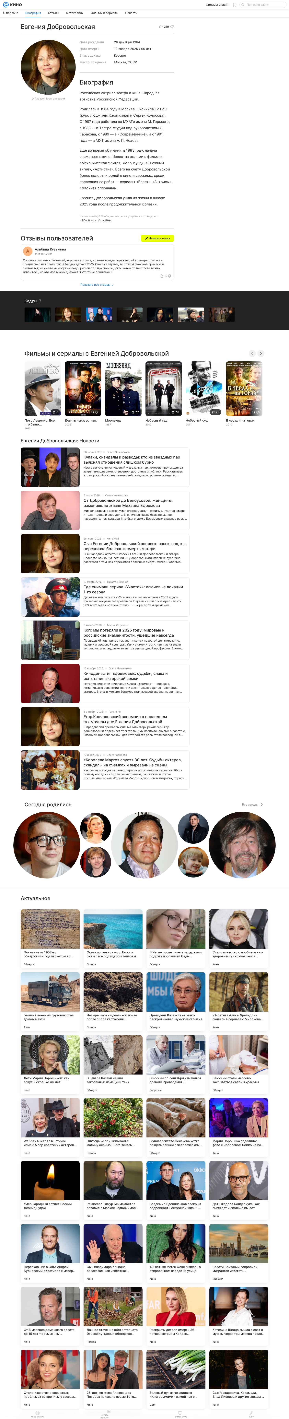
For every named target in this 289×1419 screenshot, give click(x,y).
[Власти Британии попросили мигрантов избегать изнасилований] (238, 1253)
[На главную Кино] (15, 4)
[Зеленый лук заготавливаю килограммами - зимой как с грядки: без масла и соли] (175, 1379)
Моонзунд (113, 420)
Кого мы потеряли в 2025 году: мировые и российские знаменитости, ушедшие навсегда (129, 633)
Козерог (120, 55)
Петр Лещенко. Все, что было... (40, 422)
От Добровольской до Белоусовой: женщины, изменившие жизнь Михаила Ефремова (128, 503)
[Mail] (6, 4)
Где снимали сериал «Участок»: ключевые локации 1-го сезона (133, 589)
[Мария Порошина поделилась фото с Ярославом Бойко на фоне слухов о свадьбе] (238, 1127)
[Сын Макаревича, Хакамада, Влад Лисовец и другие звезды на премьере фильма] (238, 1379)
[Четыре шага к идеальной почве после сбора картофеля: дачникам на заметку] (113, 1001)
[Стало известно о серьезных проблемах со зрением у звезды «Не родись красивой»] (50, 1379)
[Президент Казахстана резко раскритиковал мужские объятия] (175, 1001)
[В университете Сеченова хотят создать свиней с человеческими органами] (175, 1127)
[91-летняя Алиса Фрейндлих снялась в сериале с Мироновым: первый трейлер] (238, 1001)
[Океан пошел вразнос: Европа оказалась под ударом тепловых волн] (113, 938)
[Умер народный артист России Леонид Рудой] (50, 1190)
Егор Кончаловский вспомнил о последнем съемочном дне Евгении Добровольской (125, 719)
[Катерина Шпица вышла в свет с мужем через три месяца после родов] (238, 1316)
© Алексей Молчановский (48, 98)
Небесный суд (156, 420)
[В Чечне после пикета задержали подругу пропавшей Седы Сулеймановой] (175, 938)
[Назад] (252, 353)
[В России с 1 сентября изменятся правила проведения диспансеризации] (175, 1064)
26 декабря (123, 42)
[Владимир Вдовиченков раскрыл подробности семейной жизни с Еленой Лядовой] (175, 1190)
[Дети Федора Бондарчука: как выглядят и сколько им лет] (238, 1190)
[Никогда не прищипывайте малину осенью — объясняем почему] (113, 1127)
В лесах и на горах (240, 420)
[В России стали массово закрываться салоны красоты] (238, 1064)
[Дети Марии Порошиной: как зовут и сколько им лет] (50, 1064)
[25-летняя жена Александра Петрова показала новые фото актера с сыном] (113, 1379)
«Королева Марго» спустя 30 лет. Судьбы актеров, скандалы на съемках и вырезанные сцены (133, 762)
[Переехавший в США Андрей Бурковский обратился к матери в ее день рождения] (50, 1253)
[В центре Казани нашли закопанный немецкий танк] (113, 1064)
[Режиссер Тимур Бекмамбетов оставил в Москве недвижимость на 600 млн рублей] (113, 1190)
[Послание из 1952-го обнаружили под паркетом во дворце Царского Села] (50, 938)
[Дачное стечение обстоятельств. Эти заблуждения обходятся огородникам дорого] (113, 1316)
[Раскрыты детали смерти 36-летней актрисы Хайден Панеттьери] (175, 1316)
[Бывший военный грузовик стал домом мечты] (50, 1001)
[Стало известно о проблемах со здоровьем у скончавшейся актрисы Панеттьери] (238, 938)
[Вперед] (260, 353)
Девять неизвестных (81, 420)
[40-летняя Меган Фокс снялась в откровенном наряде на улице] (175, 1253)
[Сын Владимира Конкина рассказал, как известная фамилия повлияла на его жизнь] (113, 1253)
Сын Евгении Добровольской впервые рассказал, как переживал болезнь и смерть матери (135, 546)
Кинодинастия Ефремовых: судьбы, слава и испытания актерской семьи (126, 676)
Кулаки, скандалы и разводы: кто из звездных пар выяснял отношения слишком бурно (132, 460)
